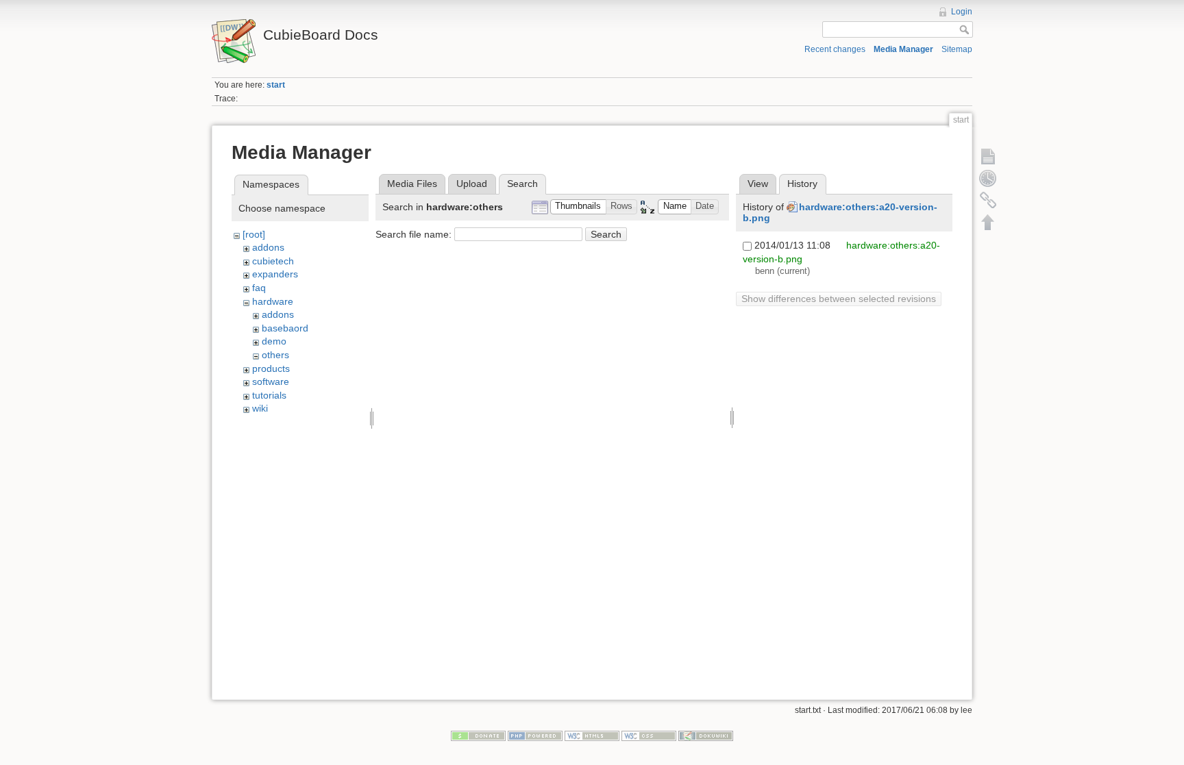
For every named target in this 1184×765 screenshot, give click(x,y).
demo (274, 341)
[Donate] (478, 735)
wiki (260, 408)
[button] (578, 207)
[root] (254, 234)
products (271, 368)
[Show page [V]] (988, 156)
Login (961, 11)
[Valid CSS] (648, 735)
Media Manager (903, 49)
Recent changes (834, 49)
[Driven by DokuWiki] (705, 735)
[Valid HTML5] (592, 735)
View (758, 183)
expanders (275, 273)
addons (268, 247)
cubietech (273, 260)
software (270, 381)
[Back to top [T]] (988, 222)
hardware (272, 301)
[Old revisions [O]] (988, 178)
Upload (471, 183)
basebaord (285, 328)
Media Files (412, 183)
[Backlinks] (988, 200)
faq (259, 287)
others (275, 354)
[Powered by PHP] (535, 735)
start (276, 85)
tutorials (269, 395)
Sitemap (956, 49)
